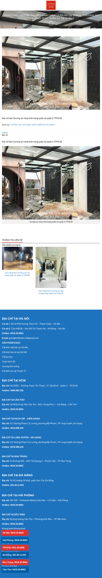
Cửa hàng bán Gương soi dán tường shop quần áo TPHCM (51, 292)
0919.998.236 (16, 428)
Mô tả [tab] (5, 135)
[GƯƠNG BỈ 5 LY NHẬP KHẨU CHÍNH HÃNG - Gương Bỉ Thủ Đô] (51, 5)
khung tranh (19, 528)
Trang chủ (10, 15)
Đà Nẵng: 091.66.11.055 (14, 555)
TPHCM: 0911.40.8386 (13, 547)
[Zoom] (5, 106)
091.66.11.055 (17, 485)
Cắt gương (7, 357)
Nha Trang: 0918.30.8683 (15, 562)
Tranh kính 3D (8, 361)
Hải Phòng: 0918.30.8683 (15, 540)
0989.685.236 (16, 390)
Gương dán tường (10, 366)
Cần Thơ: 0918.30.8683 (14, 569)
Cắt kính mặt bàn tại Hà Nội (15, 347)
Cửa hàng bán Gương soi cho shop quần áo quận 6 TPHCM (17, 274)
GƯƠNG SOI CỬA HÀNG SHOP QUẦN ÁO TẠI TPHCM (51, 15)
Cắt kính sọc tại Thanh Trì (14, 371)
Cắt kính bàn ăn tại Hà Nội (14, 352)
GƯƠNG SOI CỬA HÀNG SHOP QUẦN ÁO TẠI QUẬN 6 (63, 17)
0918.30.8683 (16, 333)
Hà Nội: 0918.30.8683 (13, 533)
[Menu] (3, 5)
